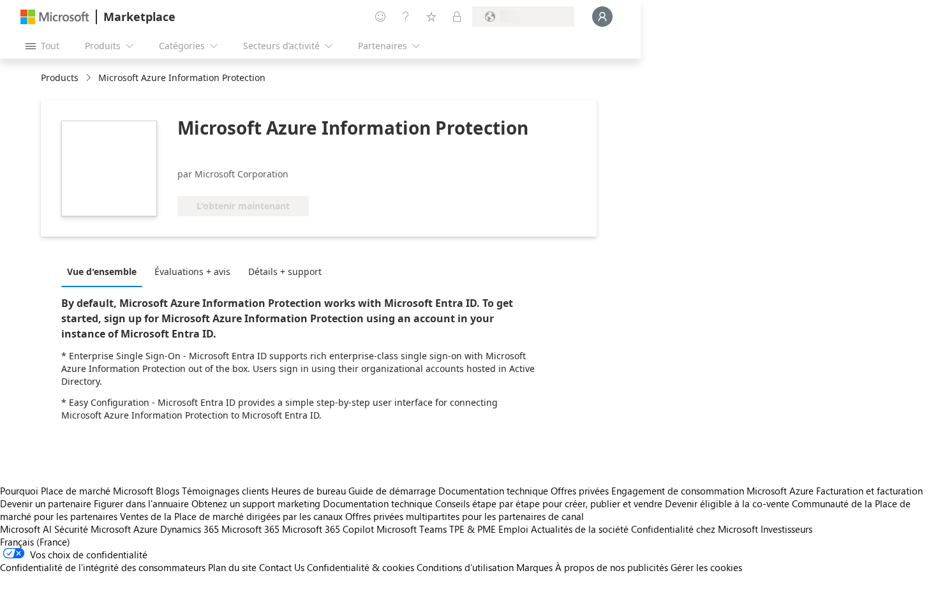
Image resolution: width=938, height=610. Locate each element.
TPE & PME (472, 529)
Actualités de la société (580, 529)
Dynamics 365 (189, 529)
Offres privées (580, 490)
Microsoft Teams (411, 529)
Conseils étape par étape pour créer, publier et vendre (548, 503)
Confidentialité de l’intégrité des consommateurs (102, 567)
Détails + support (285, 271)
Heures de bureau (308, 490)
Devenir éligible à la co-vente (727, 503)
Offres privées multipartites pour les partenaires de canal (464, 516)
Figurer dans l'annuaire (141, 503)
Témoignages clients (225, 490)
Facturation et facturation (869, 490)
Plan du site (232, 567)
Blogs (167, 490)
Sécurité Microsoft (92, 529)
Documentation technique (493, 490)
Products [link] (59, 77)
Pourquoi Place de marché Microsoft (76, 490)
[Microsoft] (54, 17)
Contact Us (281, 567)
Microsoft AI (26, 529)
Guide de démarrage (392, 490)
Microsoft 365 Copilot (328, 529)
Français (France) (35, 541)
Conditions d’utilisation (465, 567)
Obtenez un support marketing (255, 503)
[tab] (105, 271)
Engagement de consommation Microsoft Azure (713, 490)
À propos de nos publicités (611, 567)
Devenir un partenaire (45, 503)
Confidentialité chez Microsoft (694, 529)
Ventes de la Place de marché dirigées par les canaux (231, 516)
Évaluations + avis (192, 271)
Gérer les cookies (706, 567)
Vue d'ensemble (102, 271)
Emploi (513, 529)
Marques (534, 567)
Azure (145, 529)
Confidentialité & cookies (360, 567)
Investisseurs (786, 529)
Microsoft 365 (250, 529)
